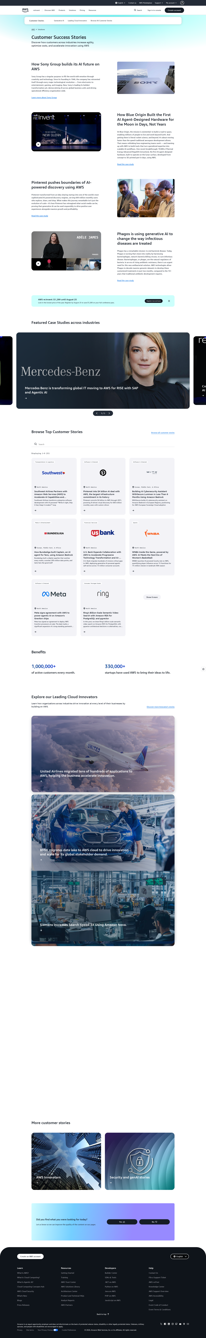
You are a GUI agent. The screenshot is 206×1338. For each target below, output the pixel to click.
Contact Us (153, 1273)
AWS (33, 29)
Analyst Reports (67, 1300)
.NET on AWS (110, 1282)
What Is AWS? (23, 1273)
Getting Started (67, 1273)
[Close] (169, 301)
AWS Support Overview (158, 1291)
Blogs (19, 1300)
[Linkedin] (169, 1324)
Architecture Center (69, 1291)
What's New (22, 1296)
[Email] (188, 1324)
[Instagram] (173, 1324)
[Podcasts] (184, 1324)
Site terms (30, 1330)
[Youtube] (180, 1324)
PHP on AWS (110, 1296)
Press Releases (23, 1305)
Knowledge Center (156, 1286)
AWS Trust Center (68, 1282)
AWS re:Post (154, 1282)
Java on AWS (110, 1291)
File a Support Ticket (157, 1277)
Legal (151, 1300)
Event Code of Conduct (158, 1305)
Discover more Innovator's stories (161, 707)
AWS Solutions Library (70, 1286)
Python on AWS (111, 1286)
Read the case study (125, 164)
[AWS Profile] (182, 3)
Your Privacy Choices (45, 1330)
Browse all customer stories (163, 432)
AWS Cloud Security (25, 1291)
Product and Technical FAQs (72, 1296)
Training (64, 1277)
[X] (161, 1324)
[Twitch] (176, 1324)
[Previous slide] (95, 413)
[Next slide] (110, 413)
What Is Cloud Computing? (28, 1277)
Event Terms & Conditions (160, 1309)
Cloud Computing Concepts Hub (30, 1286)
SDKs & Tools (110, 1277)
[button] (50, 10)
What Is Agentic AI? (25, 1282)
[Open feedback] (203, 669)
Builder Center (111, 1273)
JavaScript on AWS (113, 1300)
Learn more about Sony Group (44, 97)
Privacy (19, 1330)
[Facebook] (165, 1324)
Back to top (101, 1314)
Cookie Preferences (69, 1330)
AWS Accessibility (156, 1296)
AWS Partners (67, 1305)
